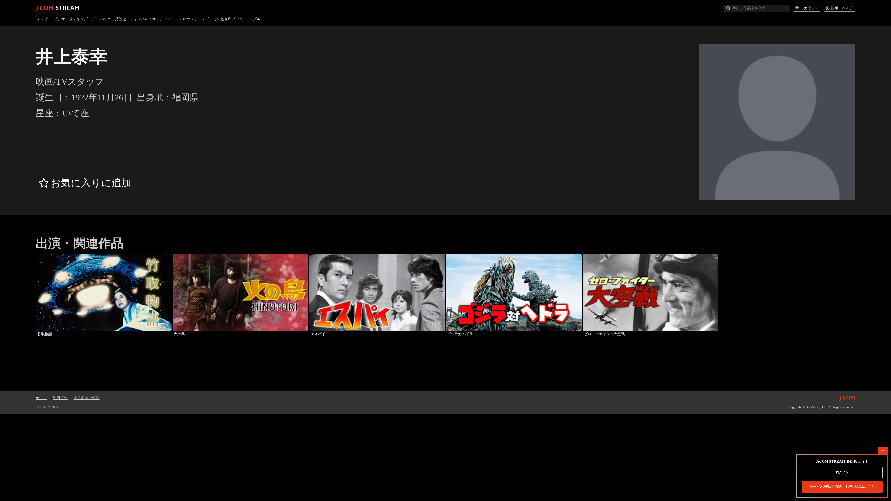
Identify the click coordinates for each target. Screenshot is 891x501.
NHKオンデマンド (194, 19)
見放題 (120, 19)
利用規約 (60, 398)
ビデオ (59, 19)
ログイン (842, 472)
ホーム (41, 398)
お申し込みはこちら (842, 486)
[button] (85, 183)
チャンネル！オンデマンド (152, 19)
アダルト (256, 19)
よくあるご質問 (87, 398)
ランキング (78, 19)
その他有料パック (228, 19)
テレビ (42, 19)
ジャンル (99, 19)
